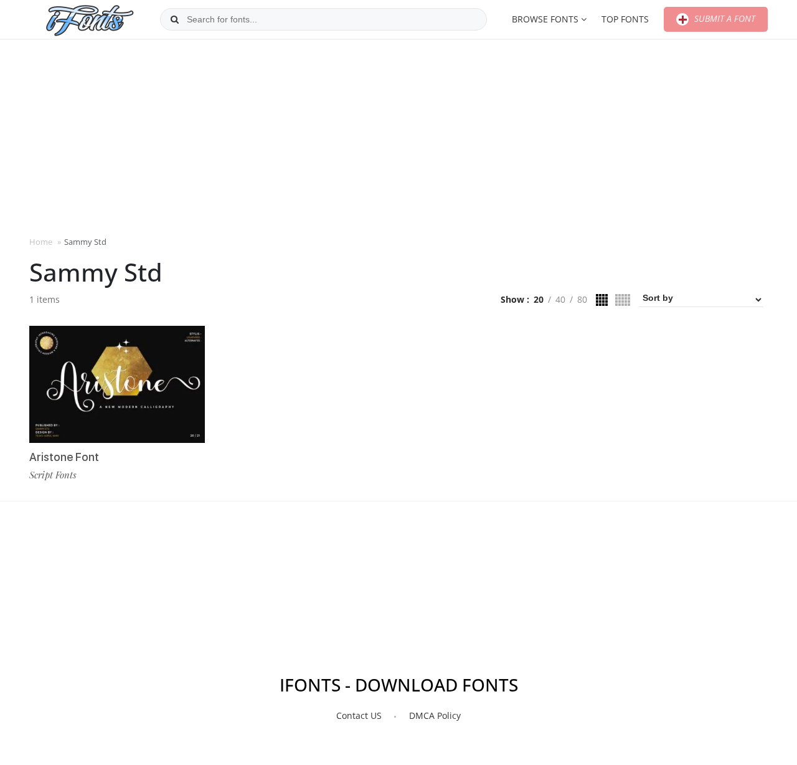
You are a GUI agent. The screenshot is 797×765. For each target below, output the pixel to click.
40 (560, 299)
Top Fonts (625, 19)
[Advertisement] (398, 136)
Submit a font (723, 18)
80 (582, 299)
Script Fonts (53, 474)
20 (539, 299)
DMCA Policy (435, 715)
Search (174, 19)
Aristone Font (64, 456)
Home (40, 241)
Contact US (359, 715)
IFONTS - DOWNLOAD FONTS (399, 684)
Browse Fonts (545, 19)
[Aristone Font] (117, 384)
